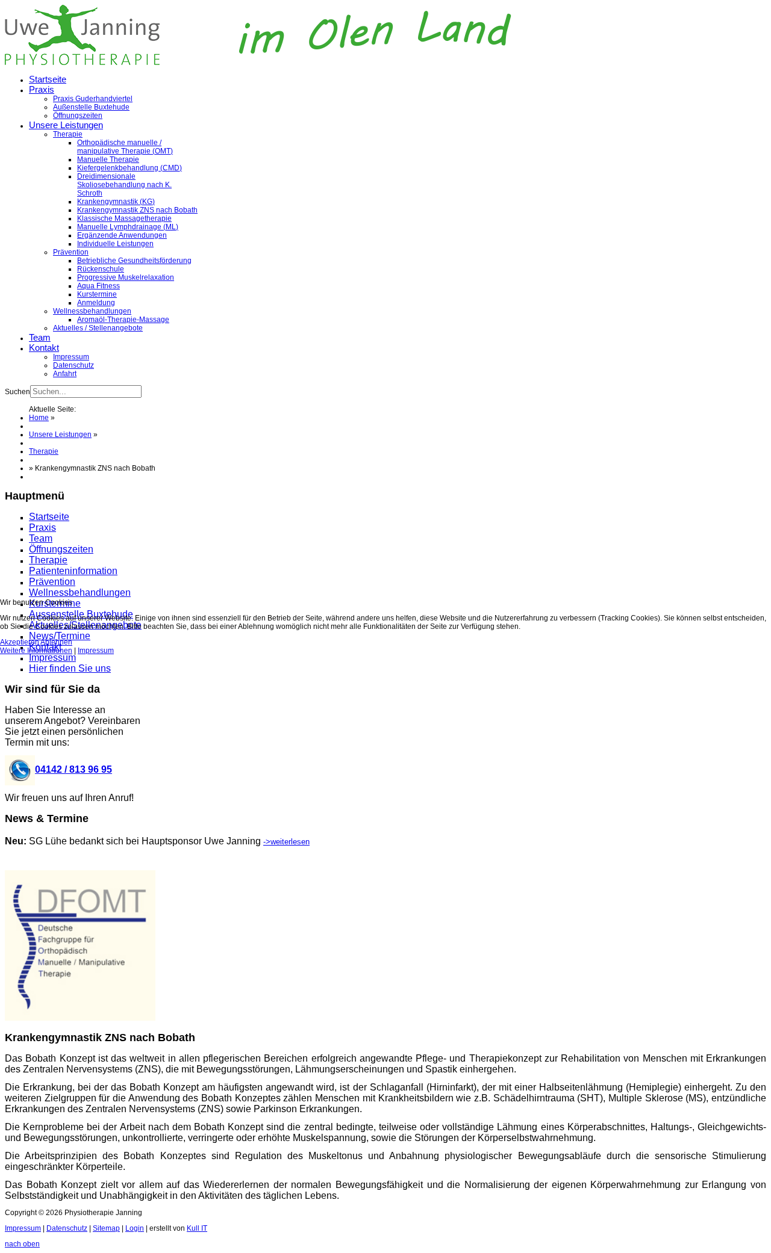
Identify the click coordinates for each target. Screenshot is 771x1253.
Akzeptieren (19, 642)
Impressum (96, 650)
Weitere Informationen (36, 650)
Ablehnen (56, 642)
